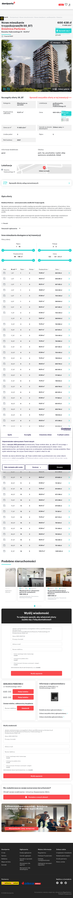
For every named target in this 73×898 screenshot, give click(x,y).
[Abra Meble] (31, 883)
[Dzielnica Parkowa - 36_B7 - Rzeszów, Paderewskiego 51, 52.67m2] (69, 403)
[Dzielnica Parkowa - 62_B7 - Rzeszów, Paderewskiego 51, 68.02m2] (69, 471)
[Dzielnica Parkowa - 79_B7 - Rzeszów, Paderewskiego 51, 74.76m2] (69, 517)
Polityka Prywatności (45, 856)
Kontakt (4, 865)
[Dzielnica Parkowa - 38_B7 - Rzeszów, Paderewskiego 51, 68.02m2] (69, 409)
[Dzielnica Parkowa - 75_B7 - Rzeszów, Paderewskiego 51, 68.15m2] (69, 506)
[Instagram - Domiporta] (61, 883)
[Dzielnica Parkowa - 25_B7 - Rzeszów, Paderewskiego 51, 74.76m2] (69, 358)
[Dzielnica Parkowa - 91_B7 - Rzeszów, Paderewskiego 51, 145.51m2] (69, 551)
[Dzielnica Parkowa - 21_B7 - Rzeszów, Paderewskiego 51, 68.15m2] (69, 347)
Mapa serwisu (6, 862)
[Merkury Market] (10, 883)
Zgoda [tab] (10, 435)
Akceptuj (60, 467)
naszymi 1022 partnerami (16, 444)
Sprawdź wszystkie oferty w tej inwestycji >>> (51, 97)
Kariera (3, 856)
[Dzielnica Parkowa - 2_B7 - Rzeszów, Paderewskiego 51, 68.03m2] (69, 278)
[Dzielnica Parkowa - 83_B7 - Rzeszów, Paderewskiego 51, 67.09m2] (69, 528)
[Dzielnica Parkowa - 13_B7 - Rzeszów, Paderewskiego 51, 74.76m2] (69, 324)
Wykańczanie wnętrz (63, 856)
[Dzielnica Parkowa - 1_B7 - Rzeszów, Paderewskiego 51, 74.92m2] (69, 273)
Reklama (4, 859)
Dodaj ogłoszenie (61, 5)
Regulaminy (42, 853)
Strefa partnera (61, 859)
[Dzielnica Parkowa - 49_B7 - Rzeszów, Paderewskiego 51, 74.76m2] (69, 426)
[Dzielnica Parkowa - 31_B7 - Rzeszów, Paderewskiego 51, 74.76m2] (69, 381)
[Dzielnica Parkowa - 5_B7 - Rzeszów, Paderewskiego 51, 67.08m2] (69, 295)
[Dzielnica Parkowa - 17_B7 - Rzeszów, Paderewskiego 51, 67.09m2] (69, 335)
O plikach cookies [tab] (63, 435)
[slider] (2, 250)
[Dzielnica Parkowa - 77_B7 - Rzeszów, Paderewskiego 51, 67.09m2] (69, 511)
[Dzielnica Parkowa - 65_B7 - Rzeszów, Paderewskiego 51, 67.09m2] (69, 483)
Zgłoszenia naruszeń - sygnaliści (45, 864)
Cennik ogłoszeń (25, 856)
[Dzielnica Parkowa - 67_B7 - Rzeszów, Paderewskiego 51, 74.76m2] (69, 488)
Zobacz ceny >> (58, 127)
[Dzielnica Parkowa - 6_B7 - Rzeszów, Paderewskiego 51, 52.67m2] (69, 301)
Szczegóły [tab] (27, 435)
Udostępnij (56, 42)
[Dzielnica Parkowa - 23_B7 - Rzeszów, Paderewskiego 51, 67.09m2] (69, 352)
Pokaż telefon (23, 692)
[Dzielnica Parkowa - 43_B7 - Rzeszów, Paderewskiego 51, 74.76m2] (69, 415)
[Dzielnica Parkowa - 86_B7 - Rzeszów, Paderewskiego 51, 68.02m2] (69, 534)
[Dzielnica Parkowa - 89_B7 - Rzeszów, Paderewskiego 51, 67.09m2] (69, 545)
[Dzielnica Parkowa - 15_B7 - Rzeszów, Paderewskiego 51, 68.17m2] (69, 330)
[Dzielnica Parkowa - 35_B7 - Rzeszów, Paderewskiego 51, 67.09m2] (69, 398)
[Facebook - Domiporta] (57, 883)
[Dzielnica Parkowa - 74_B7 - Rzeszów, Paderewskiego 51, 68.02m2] (69, 500)
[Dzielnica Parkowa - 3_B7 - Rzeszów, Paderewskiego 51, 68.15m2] (69, 284)
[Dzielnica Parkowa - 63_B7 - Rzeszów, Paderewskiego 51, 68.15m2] (69, 477)
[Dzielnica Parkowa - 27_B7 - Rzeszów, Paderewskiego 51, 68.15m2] (69, 369)
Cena (55, 254)
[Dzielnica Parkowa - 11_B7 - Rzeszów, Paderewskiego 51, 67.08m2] (69, 313)
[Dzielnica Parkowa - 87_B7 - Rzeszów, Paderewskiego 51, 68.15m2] (69, 540)
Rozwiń (5, 223)
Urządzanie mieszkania (63, 853)
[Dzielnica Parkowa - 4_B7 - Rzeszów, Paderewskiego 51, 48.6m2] (69, 290)
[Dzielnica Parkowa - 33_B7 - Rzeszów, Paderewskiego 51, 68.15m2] (69, 392)
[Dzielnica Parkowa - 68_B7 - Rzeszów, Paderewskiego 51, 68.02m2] (69, 494)
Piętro (18, 244)
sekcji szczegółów (18, 458)
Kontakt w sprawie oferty (26, 859)
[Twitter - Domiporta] (66, 883)
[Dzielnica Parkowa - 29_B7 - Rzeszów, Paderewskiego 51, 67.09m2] (69, 375)
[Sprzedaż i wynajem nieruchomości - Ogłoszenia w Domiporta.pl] (8, 3)
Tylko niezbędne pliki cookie (13, 467)
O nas (3, 853)
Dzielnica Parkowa (13, 28)
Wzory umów (60, 862)
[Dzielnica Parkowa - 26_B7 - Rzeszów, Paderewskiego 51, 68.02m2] (69, 364)
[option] (31, 584)
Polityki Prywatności (65, 894)
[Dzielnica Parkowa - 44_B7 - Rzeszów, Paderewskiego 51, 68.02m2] (69, 420)
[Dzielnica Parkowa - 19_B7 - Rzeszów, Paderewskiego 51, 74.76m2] (69, 341)
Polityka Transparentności (44, 859)
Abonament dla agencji (25, 864)
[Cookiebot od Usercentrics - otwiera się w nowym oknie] (62, 429)
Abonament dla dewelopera (25, 868)
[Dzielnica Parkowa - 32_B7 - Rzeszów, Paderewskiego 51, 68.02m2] (69, 386)
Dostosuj (35, 467)
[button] (2, 18)
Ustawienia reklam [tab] (45, 435)
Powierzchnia (18, 254)
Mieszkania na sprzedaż (22, 104)
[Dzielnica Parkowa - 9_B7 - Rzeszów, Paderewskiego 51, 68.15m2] (69, 307)
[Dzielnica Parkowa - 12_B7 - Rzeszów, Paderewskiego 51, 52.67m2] (69, 318)
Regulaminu (67, 892)
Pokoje (54, 244)
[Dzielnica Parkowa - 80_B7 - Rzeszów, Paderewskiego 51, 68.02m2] (69, 523)
